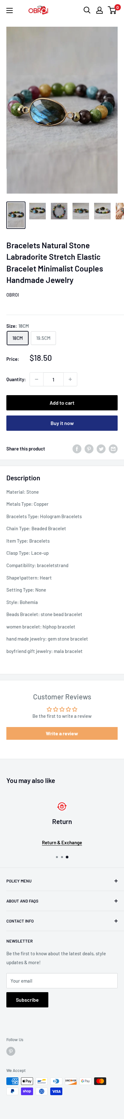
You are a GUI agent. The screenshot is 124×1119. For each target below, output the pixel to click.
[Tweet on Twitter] (101, 448)
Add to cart (62, 403)
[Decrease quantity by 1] (36, 379)
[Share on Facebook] (76, 448)
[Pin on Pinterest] (89, 448)
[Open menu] (9, 10)
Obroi (12, 295)
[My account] (99, 10)
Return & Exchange (62, 842)
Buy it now (62, 423)
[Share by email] (113, 448)
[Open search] (87, 10)
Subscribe (27, 1000)
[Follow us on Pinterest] (10, 1051)
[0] (112, 10)
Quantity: (16, 379)
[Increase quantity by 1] (70, 379)
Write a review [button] (62, 733)
